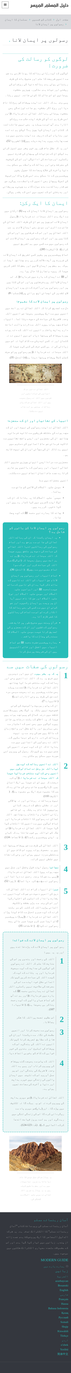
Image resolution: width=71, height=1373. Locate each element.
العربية (62, 1276)
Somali (64, 1322)
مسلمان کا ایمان (16, 19)
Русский (63, 1317)
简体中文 (62, 1354)
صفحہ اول (62, 19)
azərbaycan (61, 1280)
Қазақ (65, 1312)
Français (63, 1299)
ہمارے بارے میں (54, 1266)
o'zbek (64, 1344)
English (64, 1290)
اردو (65, 1340)
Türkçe (64, 1335)
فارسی (64, 1294)
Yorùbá (64, 1349)
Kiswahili (63, 1331)
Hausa (64, 1303)
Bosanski (63, 1285)
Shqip (65, 1326)
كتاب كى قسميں (42, 19)
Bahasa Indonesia (58, 1308)
